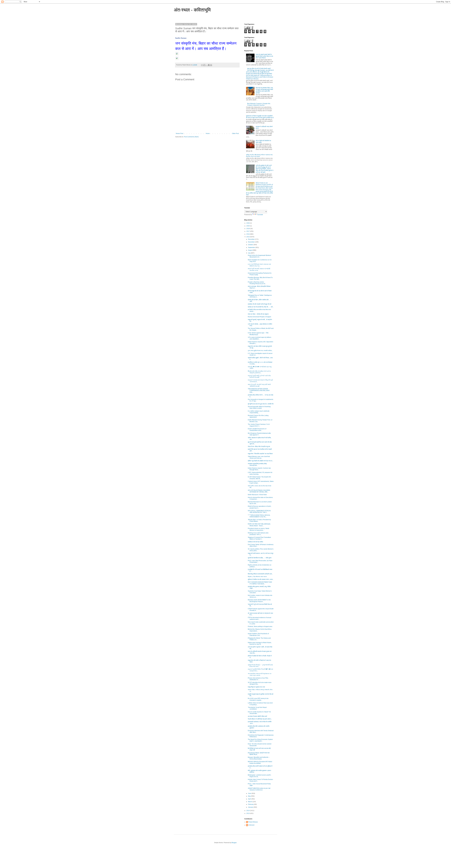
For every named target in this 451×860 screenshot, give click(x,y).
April (249, 799)
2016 (248, 234)
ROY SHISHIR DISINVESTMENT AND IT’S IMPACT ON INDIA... (260, 583)
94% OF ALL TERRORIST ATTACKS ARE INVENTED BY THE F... (259, 511)
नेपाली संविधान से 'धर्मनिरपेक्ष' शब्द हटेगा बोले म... (260, 719)
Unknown (251, 825)
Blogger (234, 842)
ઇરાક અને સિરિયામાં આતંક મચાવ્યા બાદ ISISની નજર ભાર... (259, 265)
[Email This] (202, 65)
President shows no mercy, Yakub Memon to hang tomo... (258, 529)
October (250, 244)
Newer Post (179, 133)
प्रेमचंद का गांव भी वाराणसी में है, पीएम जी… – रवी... (261, 307)
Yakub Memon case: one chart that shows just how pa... (259, 457)
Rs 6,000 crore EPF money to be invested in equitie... (258, 699)
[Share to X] (206, 65)
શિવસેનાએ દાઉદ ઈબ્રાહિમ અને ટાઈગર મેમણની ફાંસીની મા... (259, 372)
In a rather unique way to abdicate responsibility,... (258, 412)
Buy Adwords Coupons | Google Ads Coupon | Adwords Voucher (258, 104)
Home (208, 133)
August (250, 250)
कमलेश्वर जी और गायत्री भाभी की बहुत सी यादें (259, 304)
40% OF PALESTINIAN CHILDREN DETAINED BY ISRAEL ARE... (259, 491)
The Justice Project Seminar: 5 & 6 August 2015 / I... (259, 425)
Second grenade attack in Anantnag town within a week (259, 407)
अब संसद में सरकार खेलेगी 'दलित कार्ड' (257, 716)
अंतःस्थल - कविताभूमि (192, 9)
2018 (248, 228)
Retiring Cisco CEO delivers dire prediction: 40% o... (258, 533)
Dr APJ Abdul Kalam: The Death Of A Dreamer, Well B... (259, 477)
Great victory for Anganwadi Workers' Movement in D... (259, 256)
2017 (248, 231)
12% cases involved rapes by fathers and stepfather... (259, 338)
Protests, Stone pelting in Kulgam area (260, 626)
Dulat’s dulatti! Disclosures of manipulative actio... (257, 429)
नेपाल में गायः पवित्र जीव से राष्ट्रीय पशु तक (259, 446)
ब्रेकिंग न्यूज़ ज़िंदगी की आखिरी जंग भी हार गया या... (260, 461)
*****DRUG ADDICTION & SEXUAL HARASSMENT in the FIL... (259, 516)
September (251, 247)
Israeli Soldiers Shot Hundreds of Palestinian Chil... (258, 634)
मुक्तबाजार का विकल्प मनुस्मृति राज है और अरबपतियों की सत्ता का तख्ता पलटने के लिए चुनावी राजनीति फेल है (260, 116)
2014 (248, 810)
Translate (260, 214)
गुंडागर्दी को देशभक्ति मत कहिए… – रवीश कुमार (259, 558)
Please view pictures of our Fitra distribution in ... (258, 678)
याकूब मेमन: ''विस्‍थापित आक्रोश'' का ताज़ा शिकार (260, 453)
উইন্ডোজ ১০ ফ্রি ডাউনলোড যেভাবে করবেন (257, 576)
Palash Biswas (253, 822)
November (251, 242)
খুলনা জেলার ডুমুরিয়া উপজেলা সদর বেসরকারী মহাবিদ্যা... (260, 350)
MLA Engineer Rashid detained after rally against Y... (259, 434)
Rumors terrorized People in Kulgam (259, 317)
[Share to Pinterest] (211, 65)
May (249, 796)
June (250, 793)
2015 (248, 237)
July (249, 253)
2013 (248, 813)
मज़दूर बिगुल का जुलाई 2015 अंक (256, 687)
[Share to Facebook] (209, 65)
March (250, 801)
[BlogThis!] (204, 65)
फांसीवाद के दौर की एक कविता (255, 542)
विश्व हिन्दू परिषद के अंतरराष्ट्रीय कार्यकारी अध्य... (260, 574)
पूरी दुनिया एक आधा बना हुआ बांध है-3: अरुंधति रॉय (261, 404)
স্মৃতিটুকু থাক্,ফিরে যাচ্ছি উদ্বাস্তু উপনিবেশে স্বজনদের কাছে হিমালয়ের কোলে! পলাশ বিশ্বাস (259, 155)
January (251, 807)
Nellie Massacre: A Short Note (257, 494)
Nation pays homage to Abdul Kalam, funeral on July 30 (259, 643)
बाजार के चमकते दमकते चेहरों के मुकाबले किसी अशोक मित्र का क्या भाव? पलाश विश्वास (264, 56)
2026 (248, 223)
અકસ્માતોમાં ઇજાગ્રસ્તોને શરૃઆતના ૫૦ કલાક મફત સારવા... (259, 674)
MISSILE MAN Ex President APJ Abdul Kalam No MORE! (260, 762)
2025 (248, 226)
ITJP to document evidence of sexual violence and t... (259, 618)
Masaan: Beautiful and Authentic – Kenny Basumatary (259, 758)
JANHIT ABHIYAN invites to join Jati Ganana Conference (259, 789)
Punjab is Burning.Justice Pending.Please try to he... (257, 282)
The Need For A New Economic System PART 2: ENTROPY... (260, 740)
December (251, 239)
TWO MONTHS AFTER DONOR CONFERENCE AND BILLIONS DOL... (259, 390)
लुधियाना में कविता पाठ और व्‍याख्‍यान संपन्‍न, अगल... (261, 579)
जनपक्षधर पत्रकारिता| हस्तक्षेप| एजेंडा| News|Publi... (257, 464)
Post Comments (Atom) (191, 137)
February (251, 804)
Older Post (235, 133)
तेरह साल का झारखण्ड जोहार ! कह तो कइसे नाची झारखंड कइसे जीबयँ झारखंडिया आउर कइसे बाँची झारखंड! (264, 90)
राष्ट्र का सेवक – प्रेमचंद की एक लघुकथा (258, 314)
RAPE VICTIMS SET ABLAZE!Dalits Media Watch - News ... (259, 524)
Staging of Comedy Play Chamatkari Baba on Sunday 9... (259, 538)
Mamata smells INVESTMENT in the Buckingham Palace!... (259, 600)
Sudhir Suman (181, 38)
